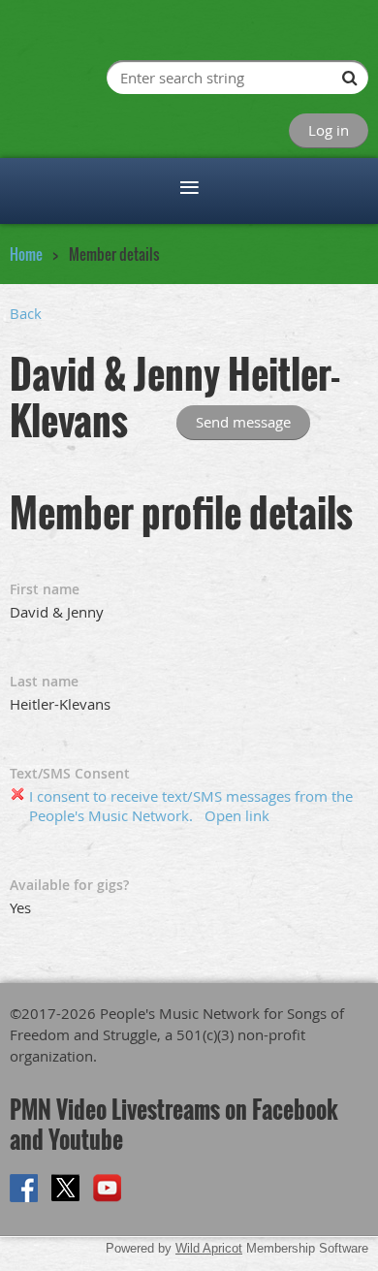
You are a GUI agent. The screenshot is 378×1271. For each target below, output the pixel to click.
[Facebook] (24, 1188)
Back (26, 313)
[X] (65, 1188)
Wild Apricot (208, 1248)
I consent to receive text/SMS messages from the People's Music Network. (191, 805)
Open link (237, 815)
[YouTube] (107, 1188)
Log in (328, 130)
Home (26, 254)
